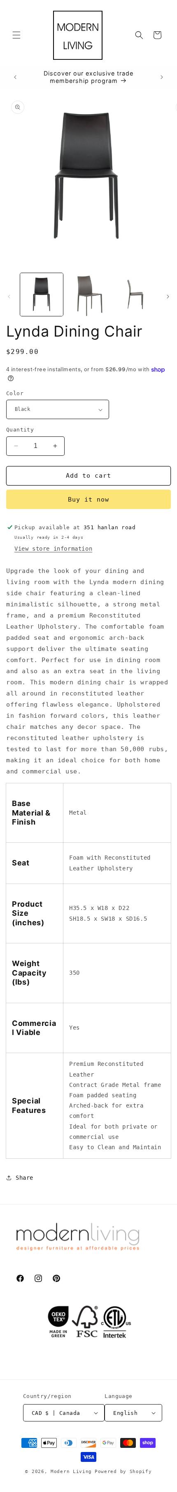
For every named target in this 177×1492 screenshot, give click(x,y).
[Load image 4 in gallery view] (135, 294)
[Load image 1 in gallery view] (41, 294)
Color (14, 393)
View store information (53, 548)
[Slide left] (9, 297)
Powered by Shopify (123, 1471)
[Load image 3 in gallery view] (88, 294)
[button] (16, 35)
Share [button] (24, 1177)
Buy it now (88, 499)
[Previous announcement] (15, 77)
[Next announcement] (162, 77)
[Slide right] (168, 297)
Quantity (20, 430)
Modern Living (71, 1471)
